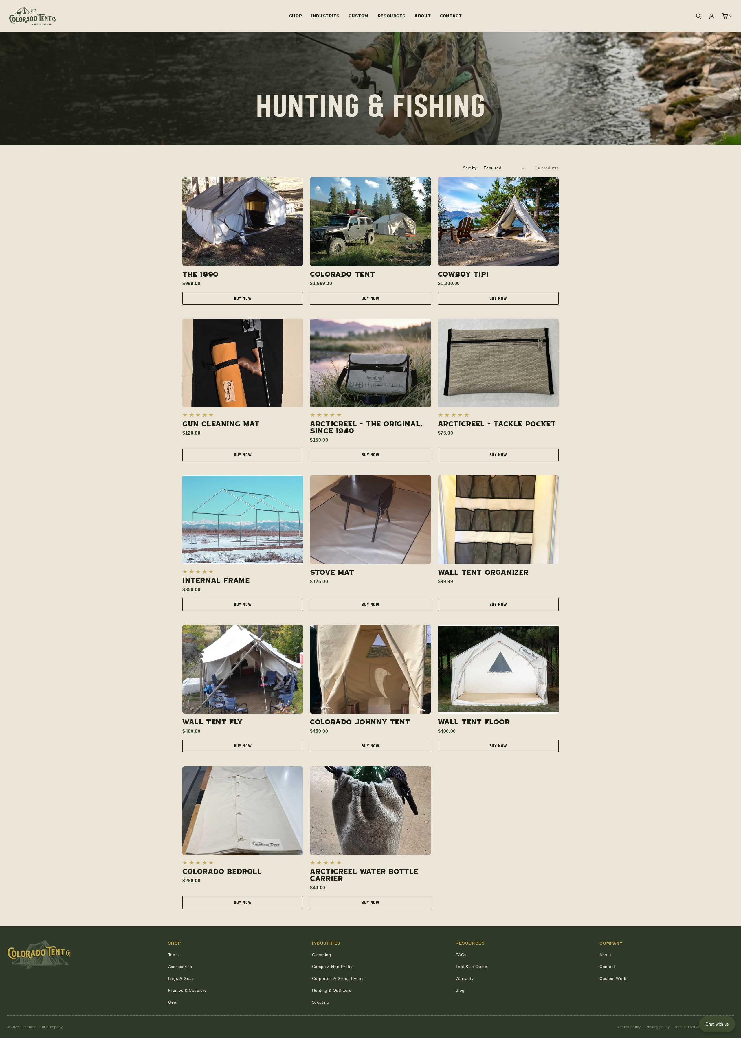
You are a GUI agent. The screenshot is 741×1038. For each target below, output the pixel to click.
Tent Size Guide (471, 966)
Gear (173, 1002)
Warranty (465, 978)
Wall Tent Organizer (483, 572)
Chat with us (717, 1024)
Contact (451, 16)
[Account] (712, 16)
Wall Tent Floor (474, 721)
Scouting (320, 1002)
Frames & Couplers (187, 990)
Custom (358, 16)
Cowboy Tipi (463, 274)
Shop (295, 16)
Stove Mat (332, 572)
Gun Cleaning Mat (221, 423)
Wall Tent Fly (212, 721)
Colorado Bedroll (222, 871)
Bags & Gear (181, 978)
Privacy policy (657, 1027)
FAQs (461, 954)
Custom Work (612, 978)
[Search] (698, 16)
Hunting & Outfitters (331, 990)
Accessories (180, 966)
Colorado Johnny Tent (360, 721)
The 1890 (200, 274)
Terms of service (688, 1027)
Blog (460, 990)
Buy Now (243, 298)
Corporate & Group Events (338, 978)
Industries (325, 16)
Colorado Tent (342, 274)
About (422, 16)
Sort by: (470, 168)
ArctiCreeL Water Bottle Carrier (364, 875)
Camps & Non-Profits (333, 966)
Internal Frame (216, 580)
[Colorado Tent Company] (32, 16)
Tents (173, 954)
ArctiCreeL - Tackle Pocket (497, 423)
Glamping (321, 954)
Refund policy (629, 1027)
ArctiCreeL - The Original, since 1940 (366, 427)
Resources (391, 16)
